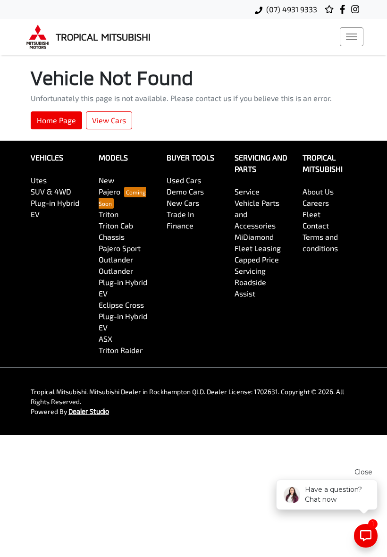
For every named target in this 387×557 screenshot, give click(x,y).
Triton (108, 214)
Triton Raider (121, 350)
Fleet (311, 214)
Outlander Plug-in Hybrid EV (123, 282)
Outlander (116, 259)
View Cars (109, 120)
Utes (39, 180)
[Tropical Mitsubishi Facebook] (344, 9)
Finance (180, 225)
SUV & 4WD (51, 191)
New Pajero (109, 186)
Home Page (56, 120)
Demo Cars (185, 191)
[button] (351, 36)
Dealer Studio (88, 411)
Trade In (180, 214)
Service (247, 191)
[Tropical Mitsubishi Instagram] (357, 9)
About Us (318, 191)
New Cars (183, 202)
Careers (316, 202)
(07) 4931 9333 (291, 9)
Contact (316, 225)
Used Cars (184, 180)
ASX (105, 338)
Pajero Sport (120, 248)
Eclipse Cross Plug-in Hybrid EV (123, 316)
